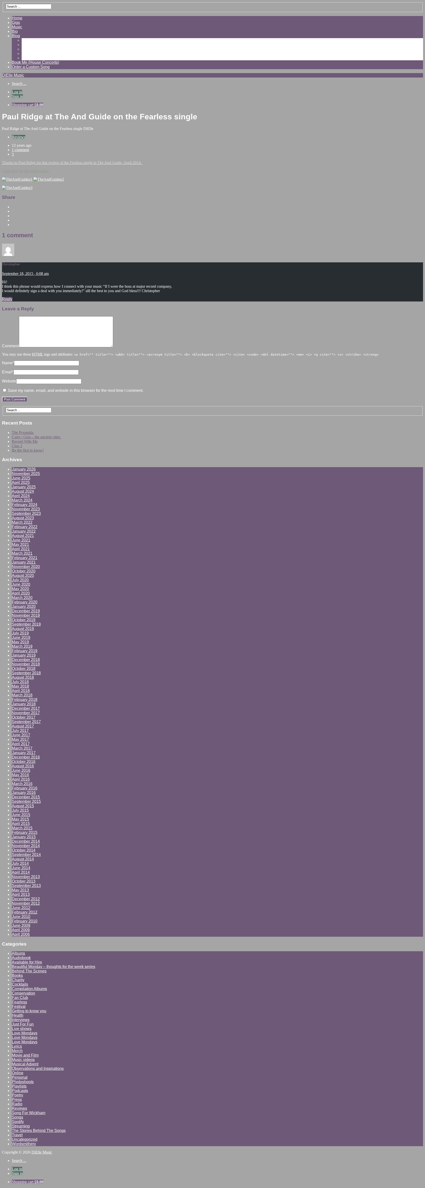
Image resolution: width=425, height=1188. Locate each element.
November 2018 (26, 664)
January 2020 (24, 606)
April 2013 (21, 894)
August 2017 (23, 726)
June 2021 (21, 540)
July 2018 (20, 682)
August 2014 (23, 859)
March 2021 (22, 553)
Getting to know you (29, 1011)
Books (17, 975)
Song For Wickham (28, 1113)
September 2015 (26, 801)
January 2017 (24, 753)
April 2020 (21, 593)
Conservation (23, 993)
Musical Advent (25, 1064)
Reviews (29, 49)
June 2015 (21, 815)
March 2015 (22, 828)
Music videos (23, 1060)
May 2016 (20, 775)
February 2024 (24, 505)
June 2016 (21, 770)
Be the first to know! (28, 450)
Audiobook (21, 958)
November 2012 (26, 903)
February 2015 (24, 832)
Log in (17, 92)
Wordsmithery (24, 1144)
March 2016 (22, 784)
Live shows (21, 1029)
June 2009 (21, 925)
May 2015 (20, 819)
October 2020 (23, 571)
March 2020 (22, 598)
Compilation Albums (29, 989)
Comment (10, 346)
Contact (28, 58)
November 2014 (26, 846)
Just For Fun (23, 1024)
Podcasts (20, 1091)
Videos (28, 45)
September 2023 (26, 513)
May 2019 (20, 642)
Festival (19, 1006)
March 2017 (22, 748)
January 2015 (24, 837)
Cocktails (20, 984)
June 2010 (21, 917)
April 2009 (21, 930)
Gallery (28, 40)
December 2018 (26, 660)
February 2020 (24, 602)
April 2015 (21, 824)
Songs (17, 1117)
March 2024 (22, 500)
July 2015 (20, 810)
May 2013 (20, 890)
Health (17, 1015)
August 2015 (23, 806)
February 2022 (24, 527)
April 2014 (21, 872)
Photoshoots (23, 1082)
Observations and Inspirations (38, 1068)
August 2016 (23, 766)
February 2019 (24, 651)
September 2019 (26, 624)
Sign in (17, 96)
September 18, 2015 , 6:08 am (25, 273)
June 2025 (21, 478)
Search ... (19, 83)
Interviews (21, 1020)
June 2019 (21, 637)
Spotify (18, 1122)
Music (17, 27)
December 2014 (26, 841)
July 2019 (20, 633)
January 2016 (24, 793)
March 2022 (22, 522)
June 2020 (21, 584)
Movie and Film (25, 1055)
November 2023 (26, 509)
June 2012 (21, 908)
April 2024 (21, 496)
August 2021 (23, 536)
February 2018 (24, 699)
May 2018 (20, 686)
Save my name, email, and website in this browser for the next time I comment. (75, 390)
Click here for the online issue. (25, 171)
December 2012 (26, 899)
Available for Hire (27, 962)
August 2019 (23, 629)
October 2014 (23, 850)
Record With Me (25, 441)
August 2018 (23, 677)
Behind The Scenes (29, 971)
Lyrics (17, 1046)
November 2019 (26, 615)
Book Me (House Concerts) (35, 62)
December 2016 (26, 757)
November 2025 (26, 474)
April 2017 (21, 744)
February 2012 (24, 912)
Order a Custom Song (31, 67)
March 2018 (22, 695)
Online (17, 1073)
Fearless (19, 1002)
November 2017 (26, 713)
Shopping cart (27, 105)
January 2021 (24, 562)
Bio (15, 31)
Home (17, 18)
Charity (18, 980)
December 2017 (26, 708)
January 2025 (24, 487)
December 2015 (26, 797)
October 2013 (23, 881)
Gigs (16, 22)
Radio (17, 1104)
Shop (26, 53)
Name (8, 363)
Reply (7, 299)
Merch (17, 1051)
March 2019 (22, 646)
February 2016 (24, 788)
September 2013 (26, 886)
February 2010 (24, 921)
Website (9, 381)
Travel (17, 1135)
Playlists (19, 1086)
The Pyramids (23, 432)
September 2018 (26, 673)
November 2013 (26, 877)
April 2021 (21, 549)
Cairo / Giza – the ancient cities (36, 437)
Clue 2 (17, 446)
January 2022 (24, 531)
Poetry (17, 1095)
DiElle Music (13, 75)
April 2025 (21, 482)
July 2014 (20, 863)
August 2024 (23, 491)
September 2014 (26, 855)
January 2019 (24, 655)
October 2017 (23, 717)
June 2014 (21, 868)
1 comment (20, 150)
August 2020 (23, 575)
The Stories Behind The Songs (39, 1130)
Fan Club (20, 998)
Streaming (21, 1126)
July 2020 (20, 580)
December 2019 (26, 611)
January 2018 (24, 704)
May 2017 (20, 739)
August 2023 (23, 518)
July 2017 (20, 731)
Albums (18, 953)
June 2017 (21, 735)
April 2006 (21, 934)
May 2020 (20, 589)
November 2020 (26, 567)
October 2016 (23, 762)
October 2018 (23, 668)
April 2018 (21, 691)
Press (17, 1099)
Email (8, 372)
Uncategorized (24, 1139)
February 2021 (24, 558)
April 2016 (21, 779)
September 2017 (26, 722)
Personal (20, 1077)
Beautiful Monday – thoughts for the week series (53, 967)
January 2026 (24, 469)
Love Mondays (24, 1033)
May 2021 (20, 544)
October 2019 (23, 620)
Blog (16, 36)
